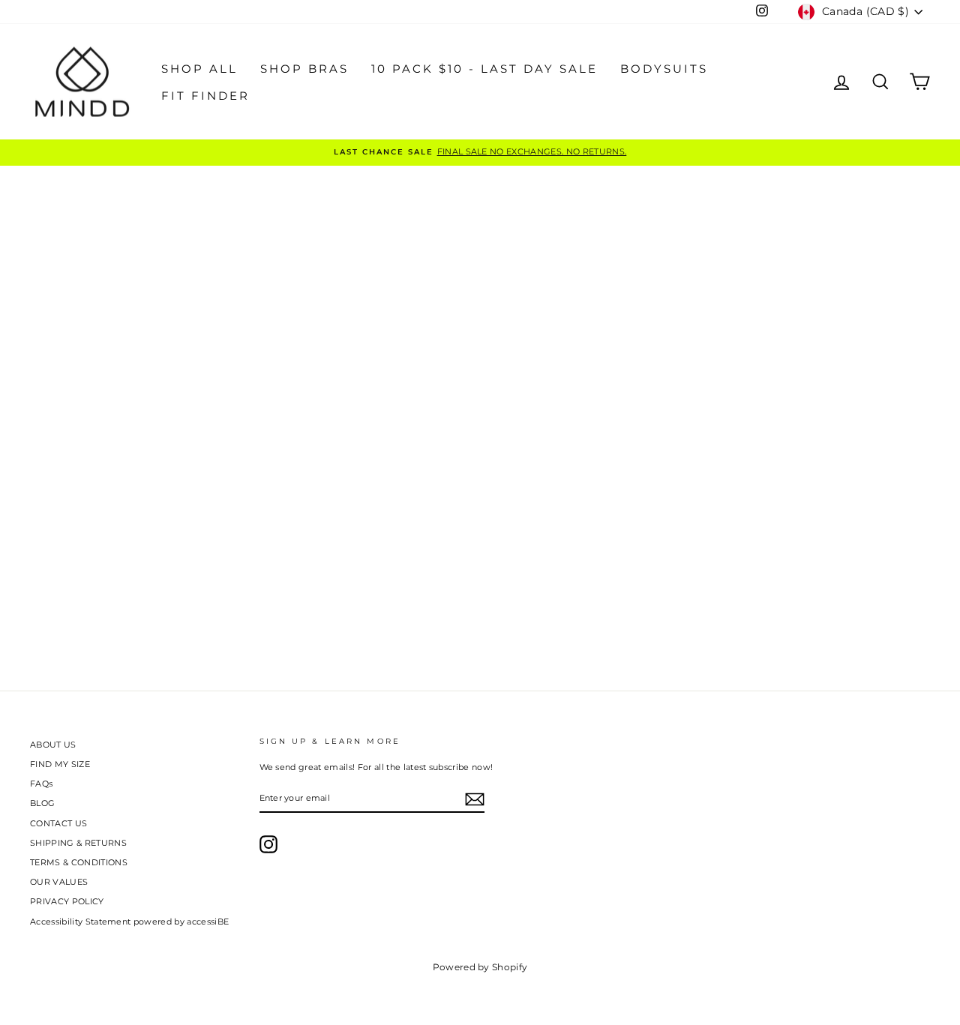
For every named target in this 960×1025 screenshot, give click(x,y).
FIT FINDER (205, 95)
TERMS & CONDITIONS (79, 862)
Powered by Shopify (480, 967)
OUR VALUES (59, 882)
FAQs (41, 783)
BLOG (42, 803)
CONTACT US (58, 823)
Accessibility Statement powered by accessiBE (129, 921)
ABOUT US (53, 744)
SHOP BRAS (304, 68)
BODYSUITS (664, 68)
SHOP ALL (199, 68)
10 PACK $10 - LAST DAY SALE (484, 68)
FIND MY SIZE (60, 764)
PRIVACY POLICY (67, 901)
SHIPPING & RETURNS (78, 843)
